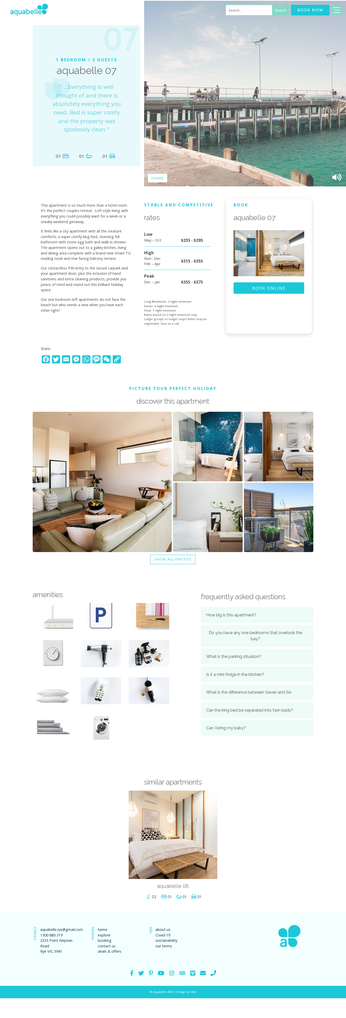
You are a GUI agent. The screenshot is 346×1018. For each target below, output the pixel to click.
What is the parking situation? (233, 656)
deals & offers (109, 951)
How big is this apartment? (231, 615)
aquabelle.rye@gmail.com (60, 929)
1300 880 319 (51, 935)
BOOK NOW (310, 9)
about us (163, 929)
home (102, 929)
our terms (164, 946)
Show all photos (172, 559)
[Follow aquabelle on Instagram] (171, 973)
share (157, 178)
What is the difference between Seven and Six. (249, 692)
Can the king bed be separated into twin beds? (249, 710)
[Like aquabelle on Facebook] (131, 973)
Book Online (269, 288)
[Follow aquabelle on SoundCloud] (161, 973)
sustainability (166, 940)
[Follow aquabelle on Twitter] (141, 973)
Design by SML (186, 992)
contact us (107, 946)
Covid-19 (163, 935)
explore (104, 935)
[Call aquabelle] (213, 973)
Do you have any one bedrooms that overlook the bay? (255, 635)
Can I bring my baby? (226, 728)
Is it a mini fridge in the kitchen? (235, 674)
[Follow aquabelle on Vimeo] (192, 973)
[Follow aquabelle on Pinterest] (151, 973)
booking (104, 940)
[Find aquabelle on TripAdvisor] (182, 973)
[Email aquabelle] (203, 973)
